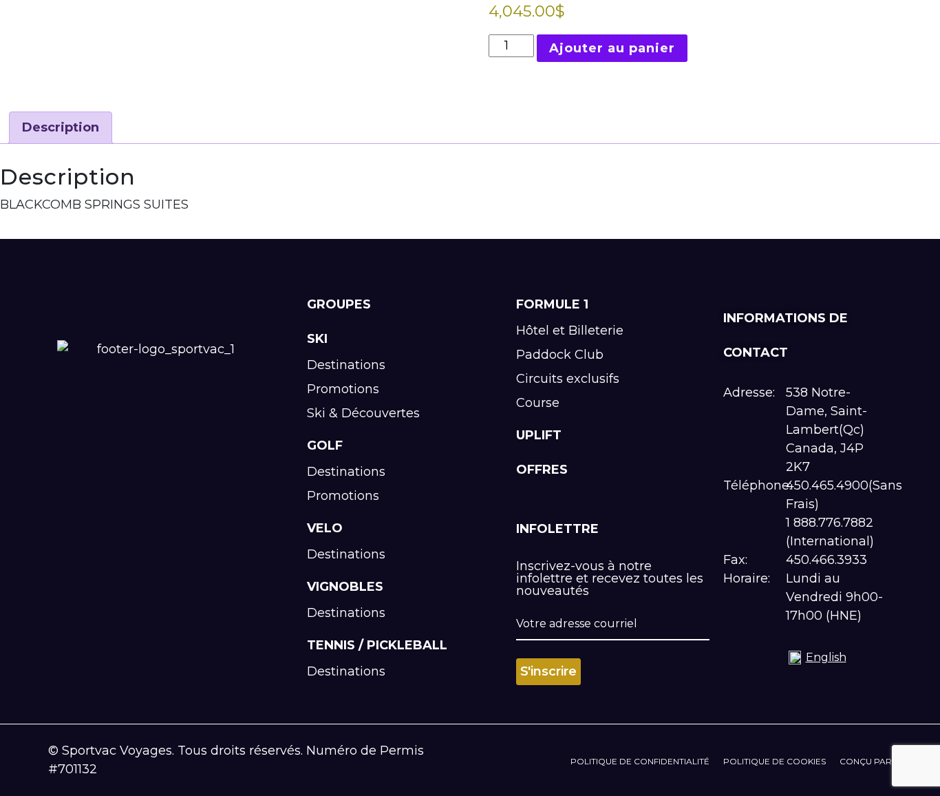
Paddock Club (559, 354)
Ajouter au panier (612, 48)
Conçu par (866, 761)
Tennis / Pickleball (377, 645)
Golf (325, 445)
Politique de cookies (774, 761)
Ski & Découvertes (363, 413)
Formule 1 (552, 304)
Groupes (339, 304)
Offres (542, 469)
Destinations (346, 365)
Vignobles (345, 586)
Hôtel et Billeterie (569, 330)
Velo (325, 528)
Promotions (343, 389)
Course (537, 402)
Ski (317, 338)
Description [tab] (60, 127)
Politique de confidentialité (639, 761)
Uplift (539, 435)
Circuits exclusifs (567, 378)
